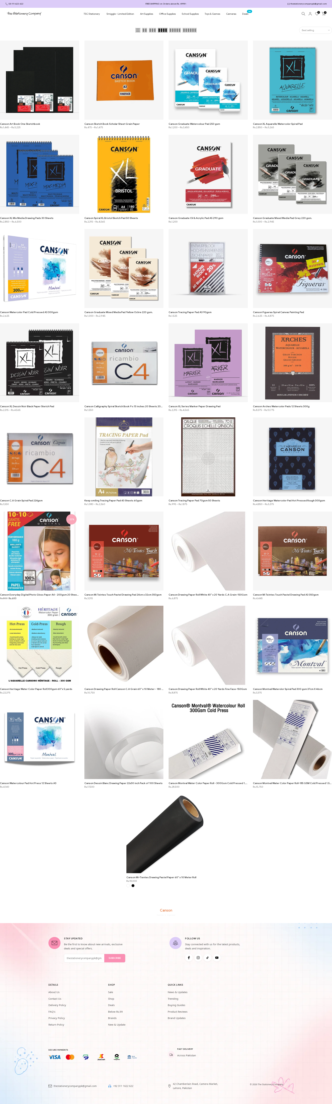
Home (160, 915)
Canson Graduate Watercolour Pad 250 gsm (194, 123)
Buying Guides (176, 1005)
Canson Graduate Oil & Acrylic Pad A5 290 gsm (196, 218)
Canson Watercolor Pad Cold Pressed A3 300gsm (29, 312)
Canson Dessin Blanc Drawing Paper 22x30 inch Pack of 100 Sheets (123, 783)
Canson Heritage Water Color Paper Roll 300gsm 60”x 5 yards (36, 689)
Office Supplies (167, 13)
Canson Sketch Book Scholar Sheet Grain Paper (112, 123)
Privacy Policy (56, 1018)
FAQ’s (51, 1011)
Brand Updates (177, 1018)
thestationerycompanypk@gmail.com (308, 3)
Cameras (231, 13)
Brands (112, 1018)
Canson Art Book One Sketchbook (20, 123)
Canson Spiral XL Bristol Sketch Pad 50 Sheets (111, 218)
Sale (110, 992)
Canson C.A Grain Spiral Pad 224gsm (21, 500)
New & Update (116, 1024)
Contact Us (54, 998)
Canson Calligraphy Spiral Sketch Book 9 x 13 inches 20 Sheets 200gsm (124, 406)
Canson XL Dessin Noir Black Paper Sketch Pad (27, 406)
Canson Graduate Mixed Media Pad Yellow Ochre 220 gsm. (118, 312)
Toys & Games (212, 13)
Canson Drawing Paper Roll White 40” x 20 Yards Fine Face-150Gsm (208, 689)
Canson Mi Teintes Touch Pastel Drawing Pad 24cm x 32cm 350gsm (123, 594)
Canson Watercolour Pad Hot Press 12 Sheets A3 (28, 783)
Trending (173, 998)
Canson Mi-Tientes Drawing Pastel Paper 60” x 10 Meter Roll (161, 877)
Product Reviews (177, 1011)
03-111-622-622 (15, 3)
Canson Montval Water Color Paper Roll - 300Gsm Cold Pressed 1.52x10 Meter (208, 783)
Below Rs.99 (115, 1011)
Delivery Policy (57, 1005)
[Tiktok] (207, 957)
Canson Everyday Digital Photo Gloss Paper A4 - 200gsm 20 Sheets (39, 594)
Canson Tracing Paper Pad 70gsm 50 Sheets (194, 500)
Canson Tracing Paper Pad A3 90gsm (190, 312)
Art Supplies (146, 13)
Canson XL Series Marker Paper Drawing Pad (194, 406)
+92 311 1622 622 (123, 1086)
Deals (246, 13)
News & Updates (177, 992)
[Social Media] (189, 957)
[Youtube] (217, 957)
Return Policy (56, 1024)
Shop (111, 998)
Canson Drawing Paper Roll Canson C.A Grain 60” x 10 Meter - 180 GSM (124, 689)
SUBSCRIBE (115, 958)
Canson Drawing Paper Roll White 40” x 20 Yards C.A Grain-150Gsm (208, 594)
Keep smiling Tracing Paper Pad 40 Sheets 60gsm (113, 500)
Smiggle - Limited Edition (120, 13)
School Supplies (190, 13)
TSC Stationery (92, 13)
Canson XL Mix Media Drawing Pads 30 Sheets (26, 218)
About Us (53, 992)
